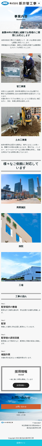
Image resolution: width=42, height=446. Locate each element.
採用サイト (21, 443)
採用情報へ (21, 385)
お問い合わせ (21, 407)
